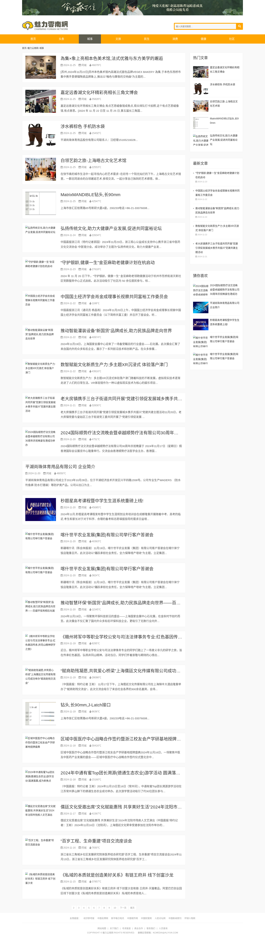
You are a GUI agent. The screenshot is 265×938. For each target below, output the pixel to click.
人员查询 (163, 928)
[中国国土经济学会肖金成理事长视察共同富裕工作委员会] (40, 305)
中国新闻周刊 (175, 918)
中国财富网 (146, 918)
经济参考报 (89, 918)
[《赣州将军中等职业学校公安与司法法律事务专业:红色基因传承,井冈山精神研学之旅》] (40, 645)
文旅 (118, 39)
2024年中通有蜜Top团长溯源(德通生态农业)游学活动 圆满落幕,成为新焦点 (132, 773)
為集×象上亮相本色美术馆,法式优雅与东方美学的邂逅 (112, 58)
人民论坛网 (160, 918)
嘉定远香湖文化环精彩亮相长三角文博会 (99, 92)
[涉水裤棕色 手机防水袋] (40, 135)
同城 (84, 65)
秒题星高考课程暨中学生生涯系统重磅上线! (102, 500)
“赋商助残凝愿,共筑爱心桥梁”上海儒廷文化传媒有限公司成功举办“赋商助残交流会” (139, 671)
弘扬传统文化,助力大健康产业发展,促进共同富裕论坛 (111, 228)
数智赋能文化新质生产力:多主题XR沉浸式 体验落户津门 (114, 364)
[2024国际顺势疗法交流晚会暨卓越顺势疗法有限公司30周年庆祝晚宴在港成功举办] (40, 441)
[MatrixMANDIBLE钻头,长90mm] (40, 203)
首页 (33, 39)
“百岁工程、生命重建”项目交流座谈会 (96, 841)
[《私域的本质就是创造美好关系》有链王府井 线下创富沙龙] (40, 883)
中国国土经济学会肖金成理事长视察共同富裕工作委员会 (114, 296)
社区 (232, 39)
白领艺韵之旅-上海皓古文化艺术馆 (93, 160)
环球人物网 (189, 918)
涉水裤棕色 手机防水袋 (83, 126)
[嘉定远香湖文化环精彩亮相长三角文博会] (40, 101)
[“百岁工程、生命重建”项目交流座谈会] (40, 849)
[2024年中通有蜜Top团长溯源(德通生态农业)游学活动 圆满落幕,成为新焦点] (40, 781)
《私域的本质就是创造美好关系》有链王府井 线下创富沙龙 (117, 875)
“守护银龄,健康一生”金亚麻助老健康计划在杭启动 (108, 262)
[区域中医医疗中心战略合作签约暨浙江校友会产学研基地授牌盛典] (40, 747)
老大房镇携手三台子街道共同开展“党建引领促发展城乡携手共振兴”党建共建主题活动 (141, 398)
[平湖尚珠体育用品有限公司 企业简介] (200, 307)
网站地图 (102, 928)
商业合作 (138, 928)
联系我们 (151, 928)
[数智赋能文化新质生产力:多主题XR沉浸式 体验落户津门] (40, 373)
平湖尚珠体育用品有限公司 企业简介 (60, 466)
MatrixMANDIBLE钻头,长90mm (90, 194)
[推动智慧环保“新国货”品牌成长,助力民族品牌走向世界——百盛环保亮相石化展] (40, 611)
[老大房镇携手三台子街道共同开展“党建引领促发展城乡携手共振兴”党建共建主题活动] (40, 407)
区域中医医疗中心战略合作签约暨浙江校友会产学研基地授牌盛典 (123, 739)
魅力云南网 (45, 25)
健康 (203, 39)
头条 (61, 39)
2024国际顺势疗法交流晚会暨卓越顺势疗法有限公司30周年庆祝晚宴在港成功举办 (139, 432)
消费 (175, 39)
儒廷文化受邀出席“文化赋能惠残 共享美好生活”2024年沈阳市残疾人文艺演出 (134, 807)
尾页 (132, 908)
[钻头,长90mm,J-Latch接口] (40, 713)
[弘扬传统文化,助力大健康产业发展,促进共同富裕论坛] (40, 237)
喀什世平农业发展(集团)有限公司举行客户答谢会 (107, 535)
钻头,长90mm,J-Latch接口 (86, 705)
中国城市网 (132, 918)
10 (115, 908)
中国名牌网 (102, 918)
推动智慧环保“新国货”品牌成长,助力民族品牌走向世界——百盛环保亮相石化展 (136, 603)
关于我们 (114, 928)
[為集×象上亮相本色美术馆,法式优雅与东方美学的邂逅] (40, 67)
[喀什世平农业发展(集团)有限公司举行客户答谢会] (40, 543)
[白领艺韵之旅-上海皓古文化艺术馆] (40, 169)
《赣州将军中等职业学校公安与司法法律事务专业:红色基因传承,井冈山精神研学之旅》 (143, 637)
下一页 (123, 908)
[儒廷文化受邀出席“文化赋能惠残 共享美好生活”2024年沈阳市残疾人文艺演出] (40, 815)
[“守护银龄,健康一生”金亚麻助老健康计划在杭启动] (40, 271)
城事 (90, 39)
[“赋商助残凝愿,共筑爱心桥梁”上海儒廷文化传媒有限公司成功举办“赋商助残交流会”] (40, 679)
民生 (147, 39)
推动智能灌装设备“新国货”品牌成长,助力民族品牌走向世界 (116, 330)
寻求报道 (126, 928)
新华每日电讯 (117, 918)
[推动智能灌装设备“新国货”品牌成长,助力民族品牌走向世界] (40, 339)
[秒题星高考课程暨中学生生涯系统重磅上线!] (40, 509)
